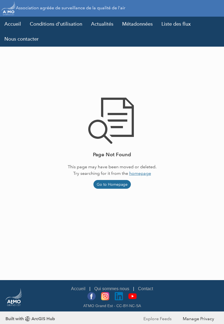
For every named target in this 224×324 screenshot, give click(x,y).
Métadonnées (137, 24)
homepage (140, 173)
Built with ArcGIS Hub (30, 318)
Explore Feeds (157, 318)
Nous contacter (21, 39)
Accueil (12, 24)
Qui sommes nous (111, 288)
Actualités (102, 24)
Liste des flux (176, 24)
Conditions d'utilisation (56, 24)
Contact (145, 288)
